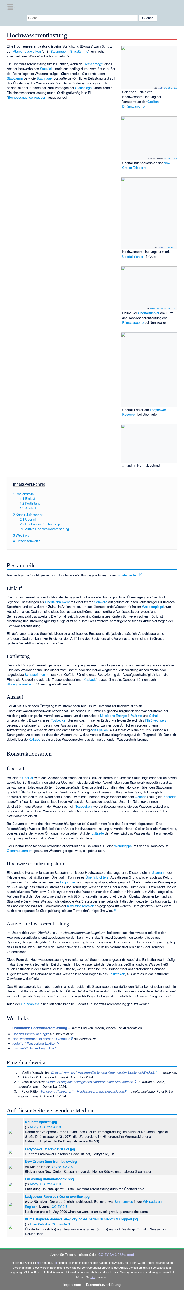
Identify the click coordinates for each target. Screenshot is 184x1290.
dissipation (100, 729)
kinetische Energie (113, 715)
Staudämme (79, 51)
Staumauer (45, 78)
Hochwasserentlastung (29, 1033)
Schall (153, 715)
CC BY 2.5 (59, 1206)
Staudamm (15, 78)
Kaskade (89, 679)
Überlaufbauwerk (57, 601)
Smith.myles (124, 1201)
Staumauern (59, 51)
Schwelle (100, 601)
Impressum (72, 1284)
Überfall (27, 777)
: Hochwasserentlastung (39, 1027)
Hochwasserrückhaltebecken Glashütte (41, 1038)
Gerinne (140, 796)
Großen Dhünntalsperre (140, 104)
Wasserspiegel (153, 606)
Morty (160, 87)
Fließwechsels (155, 720)
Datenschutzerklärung (103, 1284)
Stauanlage (83, 87)
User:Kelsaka (156, 308)
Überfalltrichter (132, 256)
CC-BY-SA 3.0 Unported (116, 1254)
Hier (56, 1262)
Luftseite (98, 833)
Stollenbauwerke (19, 684)
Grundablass (30, 1003)
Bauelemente (126, 575)
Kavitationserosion (80, 905)
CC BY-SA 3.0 (170, 87)
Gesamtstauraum (20, 850)
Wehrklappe (123, 845)
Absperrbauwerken (27, 51)
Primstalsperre (133, 322)
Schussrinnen (35, 674)
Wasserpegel (93, 63)
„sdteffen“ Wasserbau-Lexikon (34, 1043)
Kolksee (34, 739)
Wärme (136, 715)
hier (39, 1262)
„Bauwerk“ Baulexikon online (33, 1048)
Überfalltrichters (97, 877)
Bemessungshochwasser (26, 97)
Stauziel (46, 68)
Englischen (68, 882)
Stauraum (159, 872)
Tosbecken (59, 720)
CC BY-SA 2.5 (170, 158)
